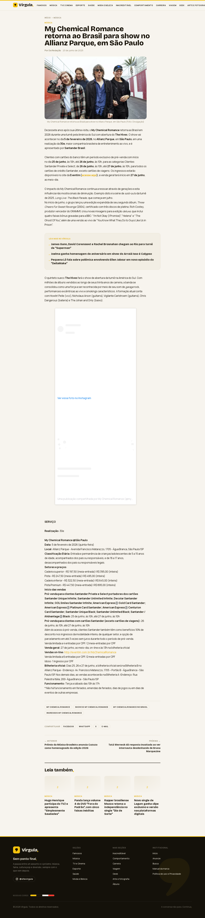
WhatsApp (84, 726)
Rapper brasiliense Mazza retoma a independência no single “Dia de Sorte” (116, 807)
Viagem (172, 5)
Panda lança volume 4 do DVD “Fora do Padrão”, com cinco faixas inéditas (87, 805)
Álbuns (116, 884)
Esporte (80, 5)
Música (53, 5)
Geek (181, 5)
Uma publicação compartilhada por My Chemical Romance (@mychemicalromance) (105, 499)
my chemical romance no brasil (130, 707)
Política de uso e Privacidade (167, 873)
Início (48, 18)
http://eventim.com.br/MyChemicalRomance (90, 652)
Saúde (91, 5)
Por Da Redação (53, 50)
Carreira (161, 5)
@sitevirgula (26, 878)
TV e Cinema (66, 5)
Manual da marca (161, 868)
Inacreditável (123, 5)
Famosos (42, 5)
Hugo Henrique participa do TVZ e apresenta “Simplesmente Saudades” (56, 807)
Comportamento (143, 5)
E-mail (105, 726)
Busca (156, 863)
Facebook (68, 726)
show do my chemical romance (91, 707)
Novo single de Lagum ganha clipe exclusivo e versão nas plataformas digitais (146, 807)
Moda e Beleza (105, 5)
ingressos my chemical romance (64, 713)
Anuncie (157, 858)
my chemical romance (58, 707)
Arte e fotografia (121, 878)
